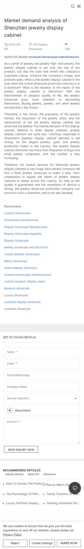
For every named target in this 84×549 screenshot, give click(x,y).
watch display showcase (20, 267)
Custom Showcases (17, 213)
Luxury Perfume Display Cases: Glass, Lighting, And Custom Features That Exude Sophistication (23, 503)
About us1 (33, 474)
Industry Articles (14, 474)
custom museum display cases (24, 281)
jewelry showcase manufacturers (26, 247)
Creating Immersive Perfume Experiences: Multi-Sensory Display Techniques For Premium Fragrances (63, 503)
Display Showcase (16, 240)
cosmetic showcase (17, 308)
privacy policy (12, 534)
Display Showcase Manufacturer (25, 227)
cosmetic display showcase (22, 302)
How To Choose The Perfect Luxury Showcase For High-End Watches (28, 483)
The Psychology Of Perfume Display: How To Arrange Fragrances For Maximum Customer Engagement (23, 494)
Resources (50, 474)
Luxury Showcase (16, 295)
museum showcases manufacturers (27, 274)
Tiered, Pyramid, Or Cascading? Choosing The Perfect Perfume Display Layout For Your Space (63, 494)
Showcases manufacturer (21, 220)
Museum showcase (17, 288)
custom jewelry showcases (22, 254)
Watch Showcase (15, 261)
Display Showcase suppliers (22, 233)
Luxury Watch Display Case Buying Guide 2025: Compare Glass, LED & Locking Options (63, 484)
